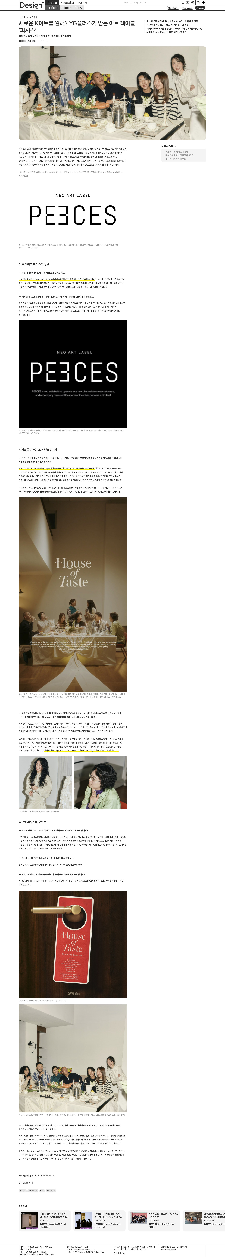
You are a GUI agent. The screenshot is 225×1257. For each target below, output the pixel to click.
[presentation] (29, 1220)
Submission (187, 8)
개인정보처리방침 (138, 1247)
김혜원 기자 (26, 1183)
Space (51, 1224)
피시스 (23, 1191)
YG (42, 1191)
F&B (151, 1227)
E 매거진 (126, 1249)
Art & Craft (60, 1224)
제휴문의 (134, 1249)
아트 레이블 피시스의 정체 (176, 152)
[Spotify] (193, 2)
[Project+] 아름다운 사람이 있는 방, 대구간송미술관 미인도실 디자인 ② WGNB (54, 1217)
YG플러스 (51, 1191)
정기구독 (117, 1249)
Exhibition (45, 1227)
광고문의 (143, 1249)
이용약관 (126, 1247)
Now (78, 7)
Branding (31, 41)
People (66, 7)
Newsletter (173, 8)
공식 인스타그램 (25, 864)
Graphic (170, 1224)
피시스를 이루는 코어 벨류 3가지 (179, 155)
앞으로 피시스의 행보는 (175, 159)
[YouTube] (187, 2)
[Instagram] (198, 2)
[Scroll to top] (222, 1253)
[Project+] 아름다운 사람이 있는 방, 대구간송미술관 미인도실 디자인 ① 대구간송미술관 (109, 1217)
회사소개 (117, 1247)
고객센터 (150, 1247)
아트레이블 (34, 1191)
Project (52, 7)
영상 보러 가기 (95, 697)
